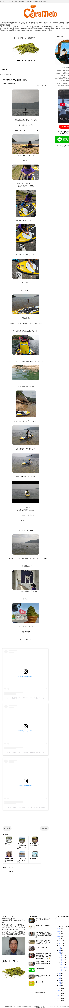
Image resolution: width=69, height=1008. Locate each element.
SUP (38, 85)
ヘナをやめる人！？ (41, 947)
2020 (59, 991)
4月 (60, 978)
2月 (60, 983)
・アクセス (9, 1)
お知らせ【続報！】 (41, 968)
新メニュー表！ (40, 982)
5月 (60, 975)
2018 (59, 996)
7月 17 (63, 962)
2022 (59, 938)
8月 (60, 950)
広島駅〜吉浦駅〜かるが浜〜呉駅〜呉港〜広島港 (43, 962)
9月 (60, 948)
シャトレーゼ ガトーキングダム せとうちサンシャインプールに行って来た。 (43, 942)
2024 (59, 933)
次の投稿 (7, 828)
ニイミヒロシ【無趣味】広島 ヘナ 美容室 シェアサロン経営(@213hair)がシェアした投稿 (28, 698)
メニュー (2, 1)
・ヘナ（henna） (19, 1)
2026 (59, 928)
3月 (60, 980)
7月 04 (63, 970)
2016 (59, 1000)
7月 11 (63, 965)
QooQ (43, 1007)
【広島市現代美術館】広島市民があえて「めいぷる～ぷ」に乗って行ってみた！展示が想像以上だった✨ (43, 956)
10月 (60, 945)
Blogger (43, 992)
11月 (60, 943)
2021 (59, 988)
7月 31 (63, 955)
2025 (59, 931)
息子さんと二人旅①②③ (43, 925)
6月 (60, 973)
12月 (60, 940)
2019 (59, 993)
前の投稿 (44, 828)
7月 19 (63, 960)
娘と (46, 85)
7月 (60, 953)
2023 (59, 936)
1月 (60, 985)
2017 (59, 998)
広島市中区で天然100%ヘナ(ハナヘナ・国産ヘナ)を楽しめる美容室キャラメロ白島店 (13, 920)
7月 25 (63, 957)
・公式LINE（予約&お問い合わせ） (36, 1)
